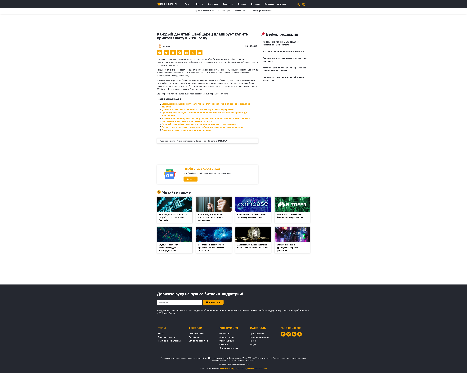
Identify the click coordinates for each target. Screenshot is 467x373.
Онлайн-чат (194, 337)
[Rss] (299, 334)
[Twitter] (288, 334)
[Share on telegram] (159, 52)
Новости (199, 4)
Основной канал (196, 333)
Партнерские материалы (170, 341)
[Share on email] (199, 52)
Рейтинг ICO (240, 11)
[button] (191, 179)
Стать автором (226, 337)
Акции (253, 344)
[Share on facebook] (173, 52)
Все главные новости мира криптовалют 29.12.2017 (187, 121)
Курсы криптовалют (202, 11)
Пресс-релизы (257, 333)
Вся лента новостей (198, 341)
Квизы (161, 333)
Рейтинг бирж (224, 11)
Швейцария (201, 141)
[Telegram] (283, 334)
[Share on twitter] (166, 52)
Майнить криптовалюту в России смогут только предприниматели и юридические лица (206, 118)
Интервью (255, 4)
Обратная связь (226, 341)
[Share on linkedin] (186, 52)
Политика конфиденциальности (233, 369)
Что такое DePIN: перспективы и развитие (283, 51)
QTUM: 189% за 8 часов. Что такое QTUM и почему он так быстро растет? (198, 109)
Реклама (223, 344)
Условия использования (257, 369)
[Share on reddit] (179, 52)
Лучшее (188, 4)
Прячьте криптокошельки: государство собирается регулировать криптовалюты (202, 127)
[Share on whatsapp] (193, 52)
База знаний (228, 4)
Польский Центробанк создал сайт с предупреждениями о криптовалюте (199, 124)
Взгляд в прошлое (166, 337)
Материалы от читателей (275, 4)
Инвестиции (213, 4)
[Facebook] (294, 334)
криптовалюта (188, 141)
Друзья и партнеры (228, 348)
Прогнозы (242, 4)
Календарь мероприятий (262, 11)
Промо (253, 341)
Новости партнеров (259, 337)
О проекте (224, 333)
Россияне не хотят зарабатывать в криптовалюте (186, 130)
